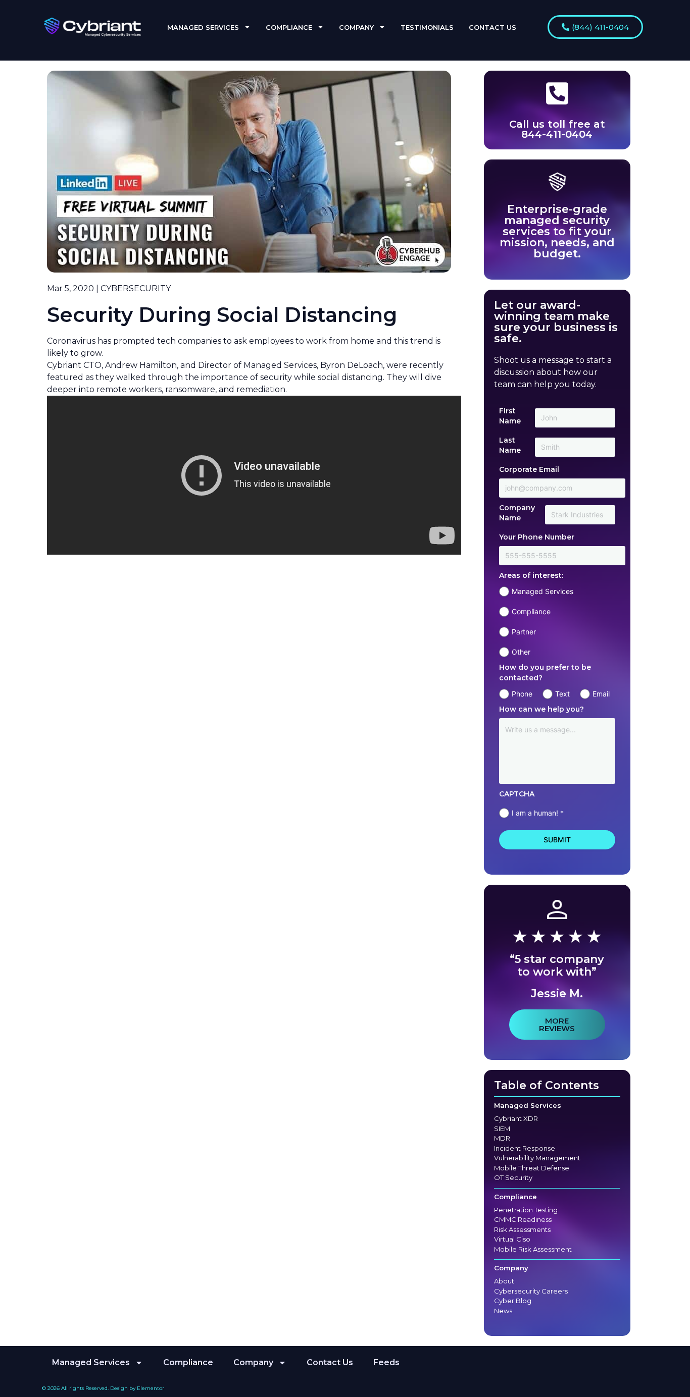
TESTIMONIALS (427, 27)
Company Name (517, 512)
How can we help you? (541, 709)
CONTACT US (492, 27)
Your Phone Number (536, 537)
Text (562, 693)
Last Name (510, 445)
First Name (510, 415)
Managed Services (542, 591)
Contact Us (330, 1362)
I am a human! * (538, 813)
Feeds (386, 1362)
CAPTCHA (516, 793)
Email (601, 693)
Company (511, 1268)
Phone (522, 693)
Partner (524, 631)
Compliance (531, 611)
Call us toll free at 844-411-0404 (557, 129)
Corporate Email (529, 469)
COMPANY (356, 27)
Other (521, 652)
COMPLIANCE (289, 27)
